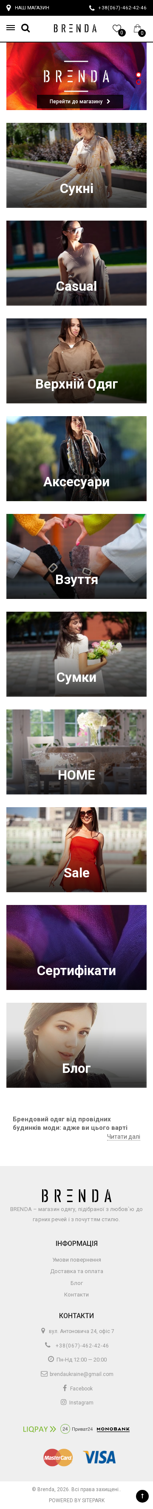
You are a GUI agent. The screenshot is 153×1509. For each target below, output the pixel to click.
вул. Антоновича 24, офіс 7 (81, 1331)
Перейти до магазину (76, 102)
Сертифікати (76, 971)
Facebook (81, 1389)
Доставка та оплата (76, 1271)
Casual (76, 286)
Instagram (81, 1403)
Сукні (77, 188)
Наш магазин (32, 8)
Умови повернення (76, 1260)
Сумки (76, 677)
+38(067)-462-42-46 (81, 1346)
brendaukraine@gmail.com (80, 1374)
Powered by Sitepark (77, 1500)
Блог (76, 1068)
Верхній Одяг (76, 384)
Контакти (76, 1294)
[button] (13, 28)
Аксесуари (76, 482)
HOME (76, 775)
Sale (77, 873)
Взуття (76, 579)
